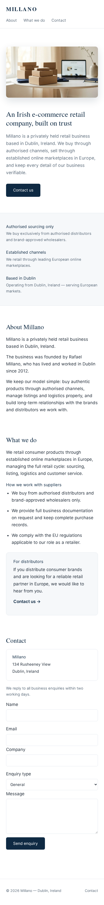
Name (12, 704)
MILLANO (21, 9)
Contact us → (27, 601)
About (11, 20)
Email (11, 728)
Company (15, 749)
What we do (34, 20)
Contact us (23, 190)
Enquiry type (18, 773)
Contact (58, 20)
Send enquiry (25, 843)
